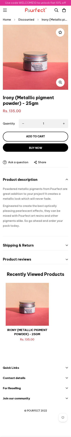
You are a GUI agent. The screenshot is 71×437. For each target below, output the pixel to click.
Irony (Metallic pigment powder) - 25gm (27, 332)
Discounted (26, 19)
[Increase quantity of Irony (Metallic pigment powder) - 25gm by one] (63, 123)
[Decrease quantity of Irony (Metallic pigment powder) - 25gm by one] (23, 123)
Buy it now (35, 147)
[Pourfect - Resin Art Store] (35, 10)
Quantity (9, 123)
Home (7, 19)
